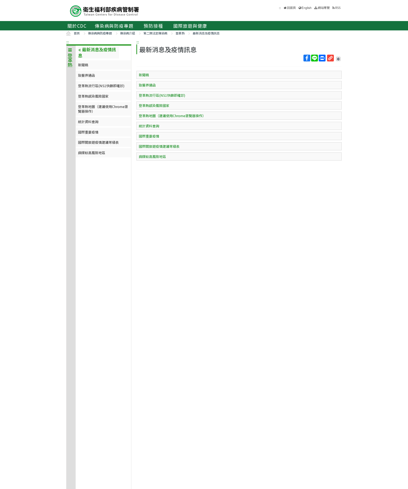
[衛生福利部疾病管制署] (104, 10)
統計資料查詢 (88, 121)
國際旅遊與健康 (190, 26)
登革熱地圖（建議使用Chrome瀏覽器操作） (103, 109)
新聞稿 (83, 64)
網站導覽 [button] (324, 7)
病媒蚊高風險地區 (91, 152)
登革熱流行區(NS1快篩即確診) (101, 85)
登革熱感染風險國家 (93, 96)
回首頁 (291, 7)
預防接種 (153, 26)
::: (67, 41)
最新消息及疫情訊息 (206, 33)
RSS (338, 7)
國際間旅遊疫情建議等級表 (98, 142)
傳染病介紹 (127, 33)
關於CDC (77, 26)
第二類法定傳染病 (155, 33)
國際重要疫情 (88, 132)
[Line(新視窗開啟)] (314, 58)
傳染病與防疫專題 (114, 26)
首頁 (77, 33)
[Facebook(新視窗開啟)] (307, 58)
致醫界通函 (86, 75)
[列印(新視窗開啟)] (322, 58)
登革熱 (180, 33)
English (307, 7)
